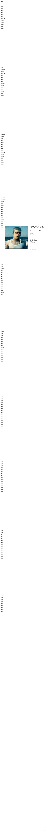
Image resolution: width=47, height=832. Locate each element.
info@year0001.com (43, 830)
